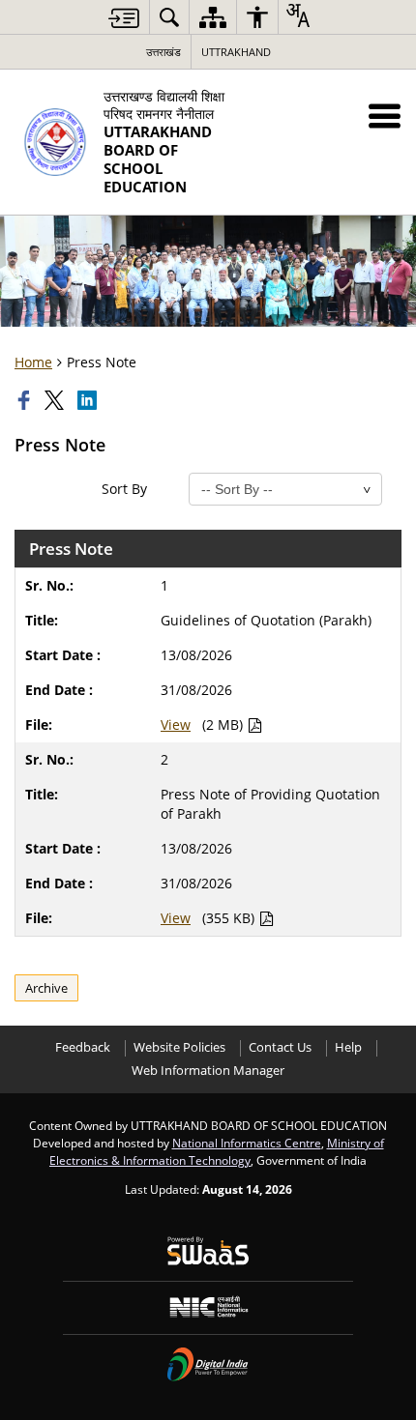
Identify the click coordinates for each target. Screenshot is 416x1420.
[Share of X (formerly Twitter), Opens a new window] (56, 400)
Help (348, 1047)
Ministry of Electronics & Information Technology (216, 1151)
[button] (384, 115)
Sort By (124, 488)
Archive (46, 988)
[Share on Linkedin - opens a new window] (89, 400)
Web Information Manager (208, 1070)
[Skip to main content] (124, 18)
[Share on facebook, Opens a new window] (26, 400)
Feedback (82, 1047)
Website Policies (179, 1047)
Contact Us (280, 1047)
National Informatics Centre (246, 1142)
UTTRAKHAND (236, 51)
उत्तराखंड (163, 51)
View (176, 724)
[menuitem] (169, 17)
